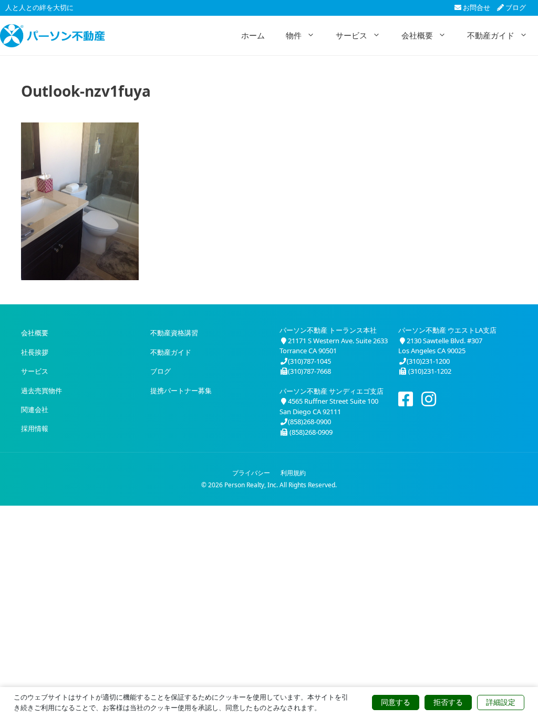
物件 (294, 35)
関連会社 (34, 409)
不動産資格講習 (174, 332)
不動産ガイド (490, 35)
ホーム (253, 35)
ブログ (515, 7)
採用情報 (34, 428)
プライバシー (251, 472)
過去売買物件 (41, 390)
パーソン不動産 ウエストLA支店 (447, 330)
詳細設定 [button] (500, 702)
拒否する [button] (448, 702)
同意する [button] (395, 702)
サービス (351, 35)
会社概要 (417, 35)
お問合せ (475, 7)
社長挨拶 (34, 352)
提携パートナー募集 (181, 390)
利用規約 (293, 472)
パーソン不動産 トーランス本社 (328, 330)
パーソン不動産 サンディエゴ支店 (332, 391)
